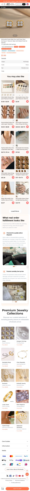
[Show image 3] (16, 301)
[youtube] (20, 476)
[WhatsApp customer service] (27, 474)
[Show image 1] (14, 266)
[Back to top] (27, 478)
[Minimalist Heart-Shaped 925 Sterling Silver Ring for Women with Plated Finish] (7, 163)
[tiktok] (13, 476)
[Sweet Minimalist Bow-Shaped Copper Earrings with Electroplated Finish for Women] (22, 163)
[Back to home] (27, 470)
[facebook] (10, 476)
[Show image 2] (15, 266)
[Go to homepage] (10, 4)
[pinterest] (23, 476)
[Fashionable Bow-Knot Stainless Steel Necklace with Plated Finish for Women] (7, 137)
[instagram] (17, 476)
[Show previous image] (5, 256)
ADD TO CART (17, 488)
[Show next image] (24, 256)
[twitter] (7, 476)
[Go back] (2, 4)
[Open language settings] (27, 4)
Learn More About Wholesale (15, 469)
